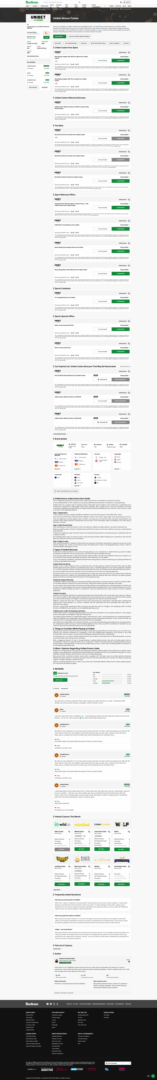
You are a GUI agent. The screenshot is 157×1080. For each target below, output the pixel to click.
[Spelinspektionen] (107, 1069)
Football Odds (29, 1015)
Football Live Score (57, 1038)
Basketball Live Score (57, 1043)
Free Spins (58, 43)
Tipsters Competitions (57, 1053)
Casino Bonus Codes (31, 1038)
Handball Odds (30, 1027)
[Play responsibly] (62, 1069)
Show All (57, 468)
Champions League (57, 1015)
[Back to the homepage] (32, 2)
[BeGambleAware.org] (32, 1069)
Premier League (56, 1017)
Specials (126, 43)
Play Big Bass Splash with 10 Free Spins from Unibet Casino (71, 79)
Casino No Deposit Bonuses (33, 1043)
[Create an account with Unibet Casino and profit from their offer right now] (62, 69)
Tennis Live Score (56, 1041)
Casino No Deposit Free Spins (33, 1046)
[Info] (153, 1076)
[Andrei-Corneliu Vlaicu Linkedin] (129, 961)
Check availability (120, 379)
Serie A (54, 1022)
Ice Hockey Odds (30, 1025)
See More (45, 87)
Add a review (33, 87)
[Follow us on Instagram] (47, 1004)
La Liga (54, 1020)
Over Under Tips (82, 1025)
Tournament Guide (82, 1038)
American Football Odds (32, 1022)
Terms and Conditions (83, 1036)
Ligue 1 (53, 1027)
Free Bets (84, 43)
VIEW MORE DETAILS (33, 56)
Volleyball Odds (30, 1029)
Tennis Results (55, 1048)
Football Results (56, 1046)
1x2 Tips (80, 1017)
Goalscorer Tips (82, 1020)
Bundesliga (55, 1025)
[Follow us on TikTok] (57, 1004)
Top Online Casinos (31, 1036)
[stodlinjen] (92, 1069)
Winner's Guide (82, 1041)
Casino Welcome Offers (32, 1041)
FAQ (79, 1043)
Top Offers (106, 1015)
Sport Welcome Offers (98, 43)
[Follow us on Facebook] (51, 1004)
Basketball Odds (30, 1020)
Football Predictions (57, 1036)
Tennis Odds (29, 1017)
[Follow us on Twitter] (54, 1004)
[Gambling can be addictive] (47, 1069)
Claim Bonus (121, 60)
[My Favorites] (121, 2)
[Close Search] (79, 2)
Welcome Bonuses (71, 43)
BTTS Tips (80, 1022)
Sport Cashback (114, 43)
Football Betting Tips (83, 1015)
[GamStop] (77, 1069)
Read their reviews (31, 38)
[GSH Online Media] (122, 1069)
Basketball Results (56, 1051)
